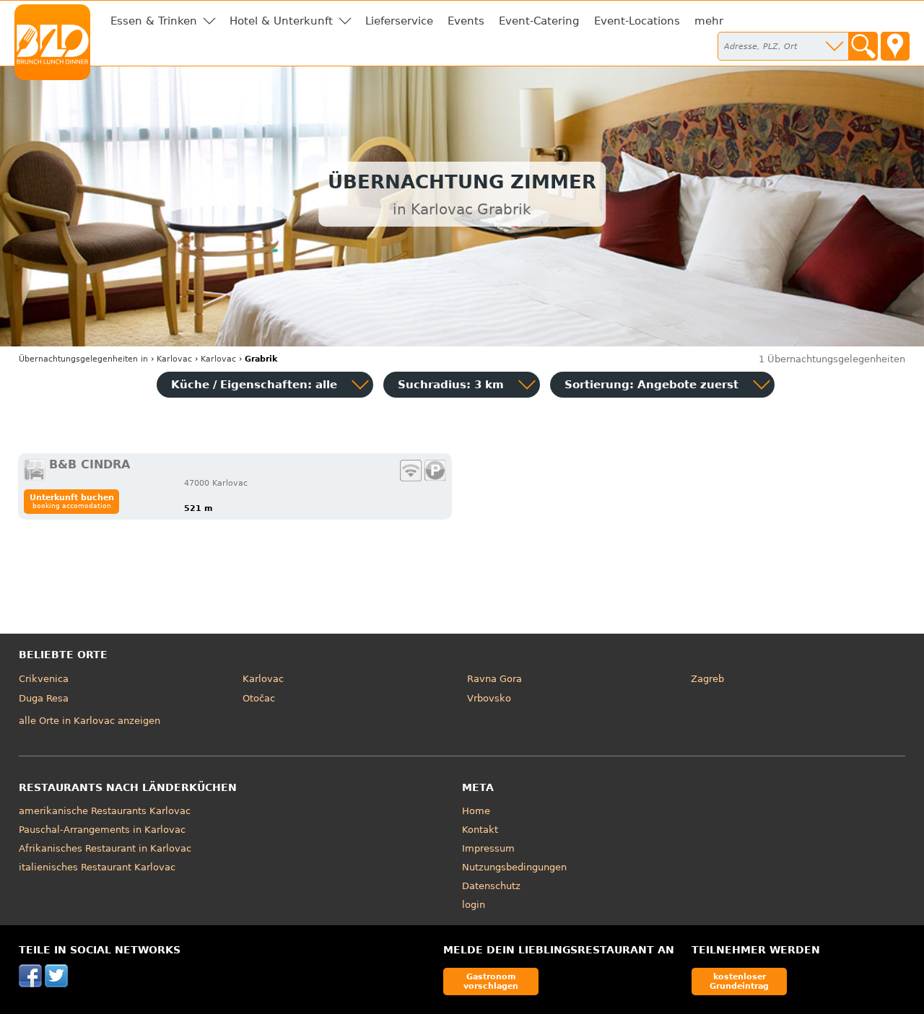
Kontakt (480, 829)
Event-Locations (637, 20)
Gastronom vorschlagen (490, 981)
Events (466, 20)
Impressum (488, 848)
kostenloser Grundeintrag (739, 981)
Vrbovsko (489, 698)
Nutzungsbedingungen (514, 867)
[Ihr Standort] (895, 46)
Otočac (259, 698)
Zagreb (707, 678)
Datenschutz (491, 885)
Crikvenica (44, 678)
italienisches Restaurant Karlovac (97, 867)
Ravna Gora (494, 678)
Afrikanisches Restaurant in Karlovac (105, 848)
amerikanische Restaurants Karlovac (105, 810)
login (473, 904)
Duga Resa (44, 698)
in (83, 359)
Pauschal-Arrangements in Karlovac (102, 829)
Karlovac (263, 678)
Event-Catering (539, 20)
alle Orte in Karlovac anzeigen (89, 720)
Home (476, 810)
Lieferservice (399, 20)
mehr (708, 20)
